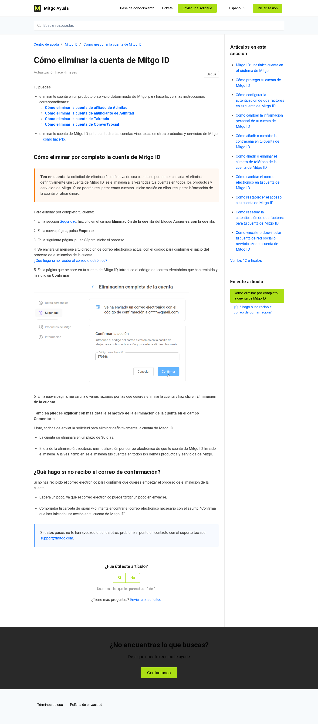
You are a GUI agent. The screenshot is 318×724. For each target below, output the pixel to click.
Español (235, 8)
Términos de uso (50, 705)
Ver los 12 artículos (246, 260)
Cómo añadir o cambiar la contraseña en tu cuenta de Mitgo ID (257, 141)
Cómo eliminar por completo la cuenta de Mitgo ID (256, 295)
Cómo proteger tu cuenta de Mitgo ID (258, 83)
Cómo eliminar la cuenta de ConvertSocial (82, 124)
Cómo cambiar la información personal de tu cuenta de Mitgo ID (259, 121)
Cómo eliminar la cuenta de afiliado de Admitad (86, 107)
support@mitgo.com (56, 538)
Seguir (211, 74)
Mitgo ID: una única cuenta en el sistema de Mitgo (259, 68)
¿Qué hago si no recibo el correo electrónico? (70, 260)
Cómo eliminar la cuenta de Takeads (77, 119)
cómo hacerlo (54, 139)
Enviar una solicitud (197, 8)
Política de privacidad (86, 705)
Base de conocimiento (137, 8)
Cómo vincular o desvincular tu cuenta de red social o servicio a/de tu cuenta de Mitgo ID (258, 241)
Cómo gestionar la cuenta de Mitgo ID (113, 44)
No (132, 578)
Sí (119, 578)
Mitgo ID (71, 44)
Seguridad (68, 221)
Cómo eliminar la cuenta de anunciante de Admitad (89, 113)
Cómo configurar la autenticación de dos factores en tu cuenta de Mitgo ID (260, 100)
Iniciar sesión (267, 8)
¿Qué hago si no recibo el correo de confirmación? (253, 309)
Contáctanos (159, 672)
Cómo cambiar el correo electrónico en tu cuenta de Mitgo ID (258, 182)
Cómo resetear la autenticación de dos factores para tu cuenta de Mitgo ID (260, 218)
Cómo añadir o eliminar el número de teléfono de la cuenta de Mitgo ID (256, 162)
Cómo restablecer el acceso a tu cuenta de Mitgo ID (259, 200)
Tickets (167, 8)
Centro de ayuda (46, 44)
